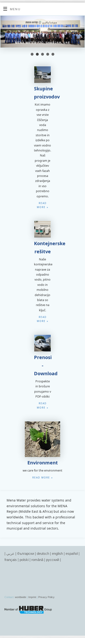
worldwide (20, 597)
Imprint (32, 597)
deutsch (43, 553)
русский (52, 560)
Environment (42, 462)
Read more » (42, 477)
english (57, 553)
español (72, 553)
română (37, 560)
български (25, 553)
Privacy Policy (46, 597)
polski (24, 560)
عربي (10, 553)
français (10, 560)
